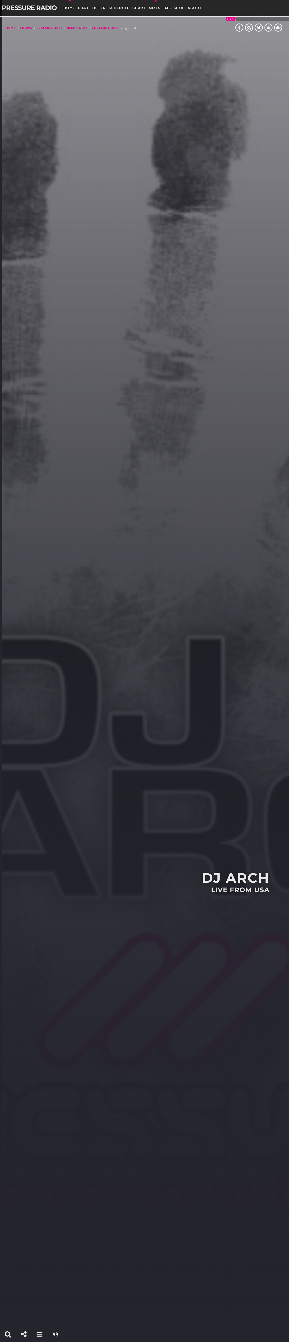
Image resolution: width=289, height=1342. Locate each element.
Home (69, 8)
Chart (139, 8)
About (195, 8)
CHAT (83, 8)
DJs (167, 8)
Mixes (155, 8)
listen (99, 8)
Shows (26, 28)
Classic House (49, 28)
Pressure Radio (29, 8)
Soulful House (105, 28)
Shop (179, 8)
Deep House (77, 28)
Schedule (119, 8)
